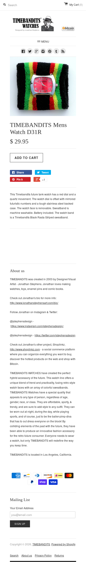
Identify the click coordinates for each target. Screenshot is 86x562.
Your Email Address (22, 508)
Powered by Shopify (63, 544)
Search (14, 555)
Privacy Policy (43, 555)
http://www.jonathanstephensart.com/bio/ (34, 303)
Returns (59, 555)
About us (26, 555)
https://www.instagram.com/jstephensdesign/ (37, 326)
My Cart (76, 4)
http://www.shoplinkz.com (25, 349)
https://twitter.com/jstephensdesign (55, 335)
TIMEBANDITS (41, 544)
